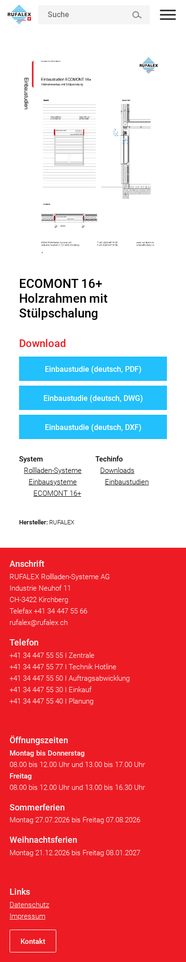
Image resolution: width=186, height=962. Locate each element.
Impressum (27, 916)
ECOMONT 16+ (57, 493)
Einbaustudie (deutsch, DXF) (93, 427)
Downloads (117, 470)
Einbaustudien (127, 482)
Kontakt (33, 941)
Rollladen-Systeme (53, 470)
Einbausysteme (53, 482)
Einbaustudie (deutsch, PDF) (93, 369)
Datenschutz (29, 905)
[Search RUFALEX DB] (136, 15)
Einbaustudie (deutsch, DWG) (93, 398)
